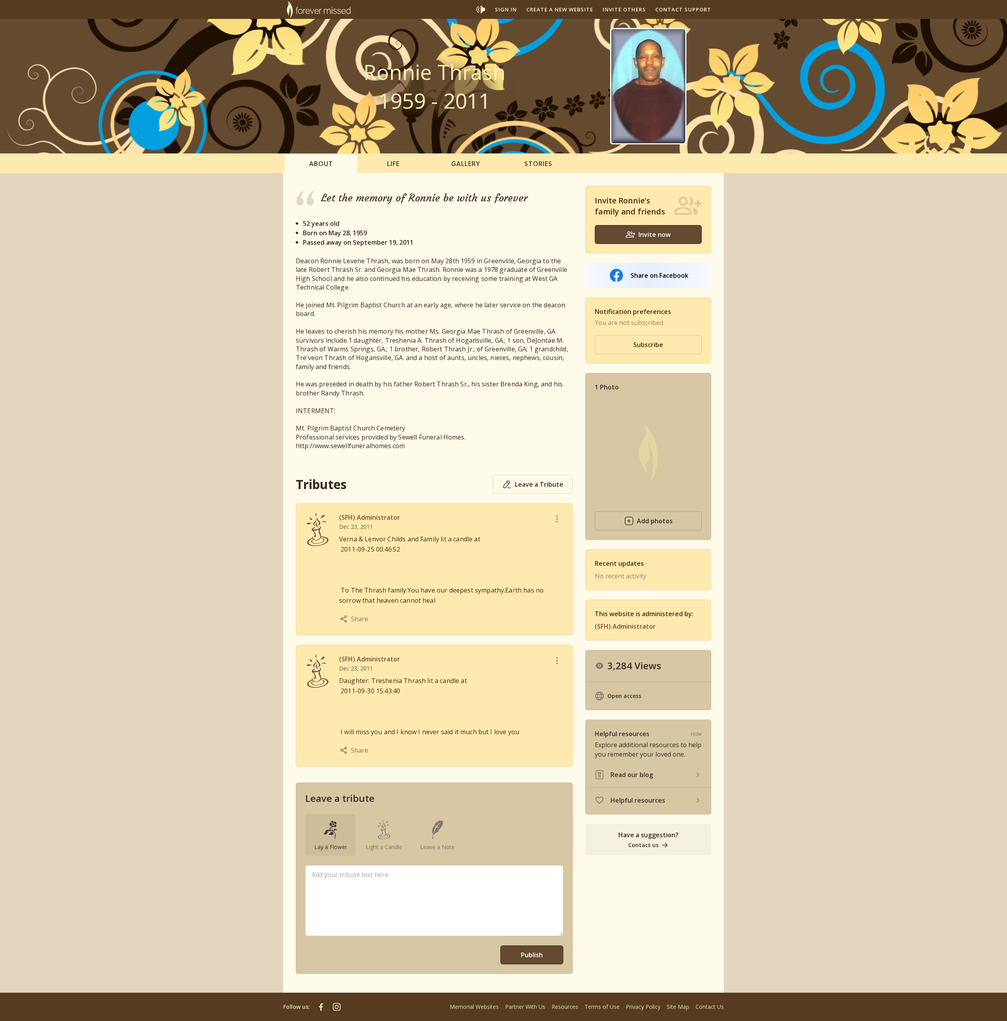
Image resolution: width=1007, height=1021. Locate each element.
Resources (564, 1006)
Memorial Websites (474, 1006)
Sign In (506, 9)
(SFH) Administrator (369, 517)
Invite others (624, 9)
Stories (538, 163)
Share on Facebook (659, 275)
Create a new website (559, 9)
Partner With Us (525, 1006)
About (321, 163)
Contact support (683, 9)
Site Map (678, 1006)
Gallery (465, 163)
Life (393, 163)
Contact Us (709, 1006)
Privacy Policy (643, 1006)
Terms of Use (602, 1006)
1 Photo (607, 387)
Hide (696, 734)
